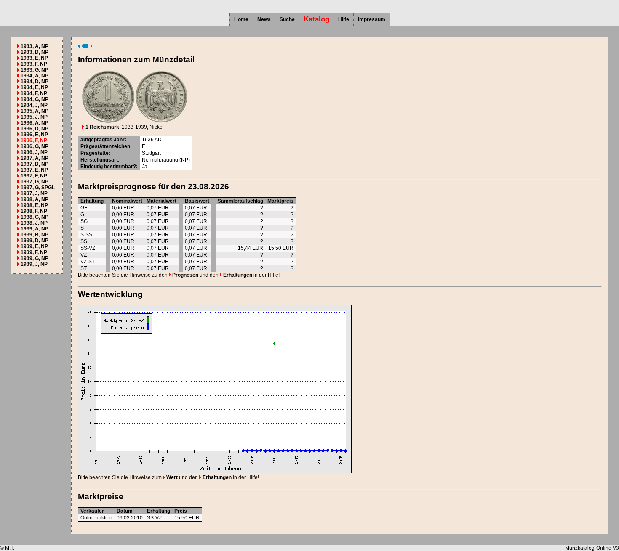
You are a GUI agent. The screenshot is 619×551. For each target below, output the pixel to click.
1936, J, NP (34, 152)
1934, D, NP (34, 82)
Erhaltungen (237, 275)
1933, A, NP (34, 46)
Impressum (371, 19)
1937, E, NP (34, 170)
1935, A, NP (34, 111)
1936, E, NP (34, 135)
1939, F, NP (34, 252)
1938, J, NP (34, 223)
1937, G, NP (34, 182)
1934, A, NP (34, 76)
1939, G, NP (34, 258)
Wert (171, 477)
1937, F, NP (34, 176)
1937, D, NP (34, 164)
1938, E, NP (34, 205)
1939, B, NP (34, 235)
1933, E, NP (34, 58)
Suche (287, 19)
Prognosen (184, 275)
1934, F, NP (34, 93)
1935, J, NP (34, 117)
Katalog (316, 19)
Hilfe (343, 19)
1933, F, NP (34, 64)
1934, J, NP (34, 105)
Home (241, 19)
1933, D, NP (34, 52)
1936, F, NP (34, 140)
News (264, 19)
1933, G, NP (34, 70)
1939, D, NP (34, 241)
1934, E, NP (34, 87)
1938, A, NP (34, 199)
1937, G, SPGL (38, 188)
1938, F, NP (34, 211)
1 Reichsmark (101, 127)
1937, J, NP (34, 193)
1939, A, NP (34, 229)
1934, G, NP (34, 99)
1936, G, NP (34, 146)
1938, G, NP (34, 217)
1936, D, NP (34, 129)
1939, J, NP (34, 264)
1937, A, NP (34, 158)
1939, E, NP (34, 246)
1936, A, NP (34, 123)
